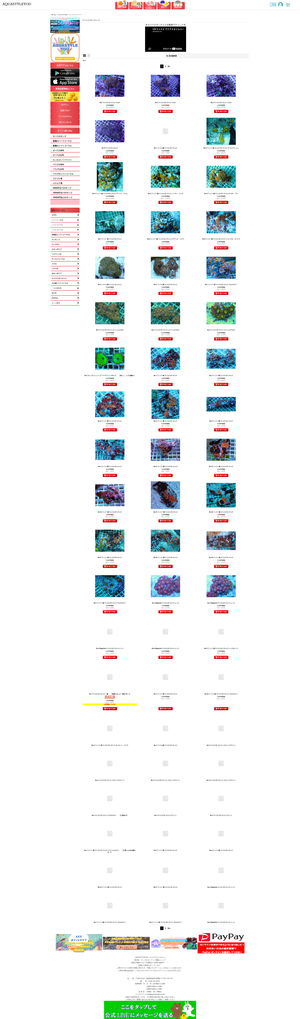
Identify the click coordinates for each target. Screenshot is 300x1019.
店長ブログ (65, 110)
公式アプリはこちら (65, 65)
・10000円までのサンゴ (61, 192)
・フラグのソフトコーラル (62, 174)
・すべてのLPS (57, 155)
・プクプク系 (56, 178)
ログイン (65, 104)
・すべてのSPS (57, 150)
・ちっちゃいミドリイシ (61, 160)
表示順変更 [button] (173, 56)
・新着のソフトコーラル (61, 145)
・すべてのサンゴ (58, 136)
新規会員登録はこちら (65, 88)
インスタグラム (65, 116)
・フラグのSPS (57, 164)
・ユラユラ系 (56, 183)
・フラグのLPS (57, 169)
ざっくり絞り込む (65, 130)
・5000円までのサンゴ (61, 188)
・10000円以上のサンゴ (61, 197)
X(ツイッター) (65, 122)
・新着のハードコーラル (61, 141)
